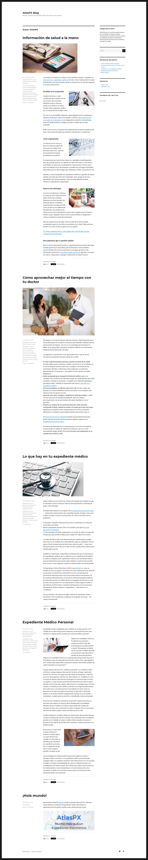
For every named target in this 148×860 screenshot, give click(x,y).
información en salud (32, 94)
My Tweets (103, 101)
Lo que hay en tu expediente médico (55, 456)
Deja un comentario (28, 102)
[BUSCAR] (123, 50)
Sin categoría (26, 804)
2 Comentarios (27, 524)
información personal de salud (83, 511)
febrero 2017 (104, 85)
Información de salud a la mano (51, 38)
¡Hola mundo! (35, 795)
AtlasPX (45, 250)
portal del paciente (31, 98)
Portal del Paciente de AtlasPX (55, 417)
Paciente (28, 81)
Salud (33, 81)
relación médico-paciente (30, 100)
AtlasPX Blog (31, 12)
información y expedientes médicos (55, 80)
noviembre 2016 (105, 86)
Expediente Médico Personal (48, 622)
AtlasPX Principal (36, 851)
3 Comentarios (27, 652)
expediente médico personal (70, 252)
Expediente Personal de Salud (53, 421)
